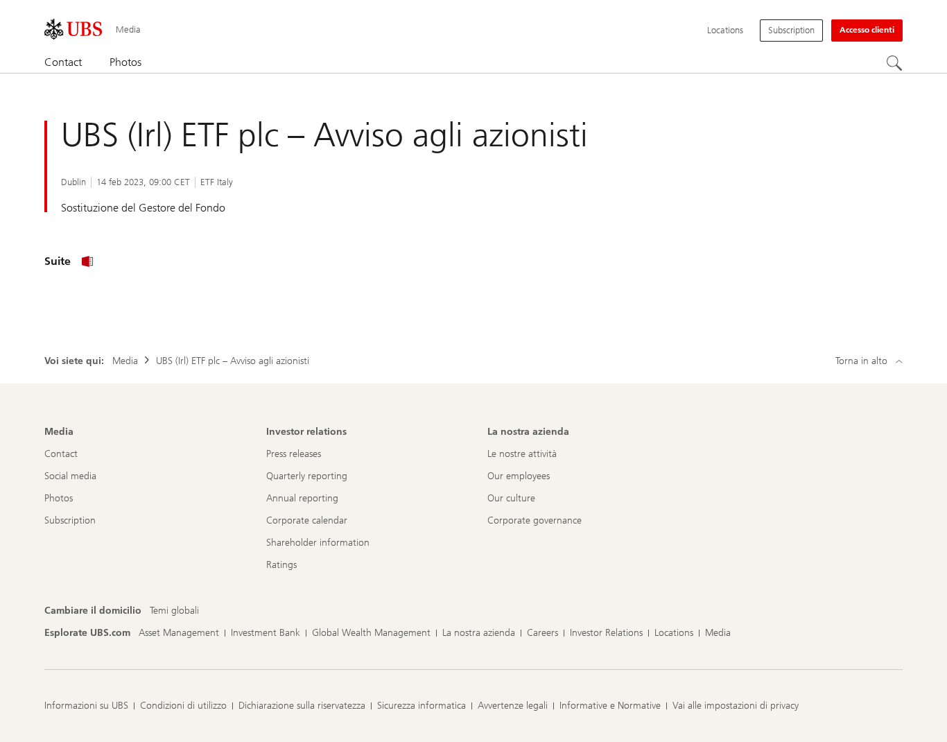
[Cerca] (894, 63)
